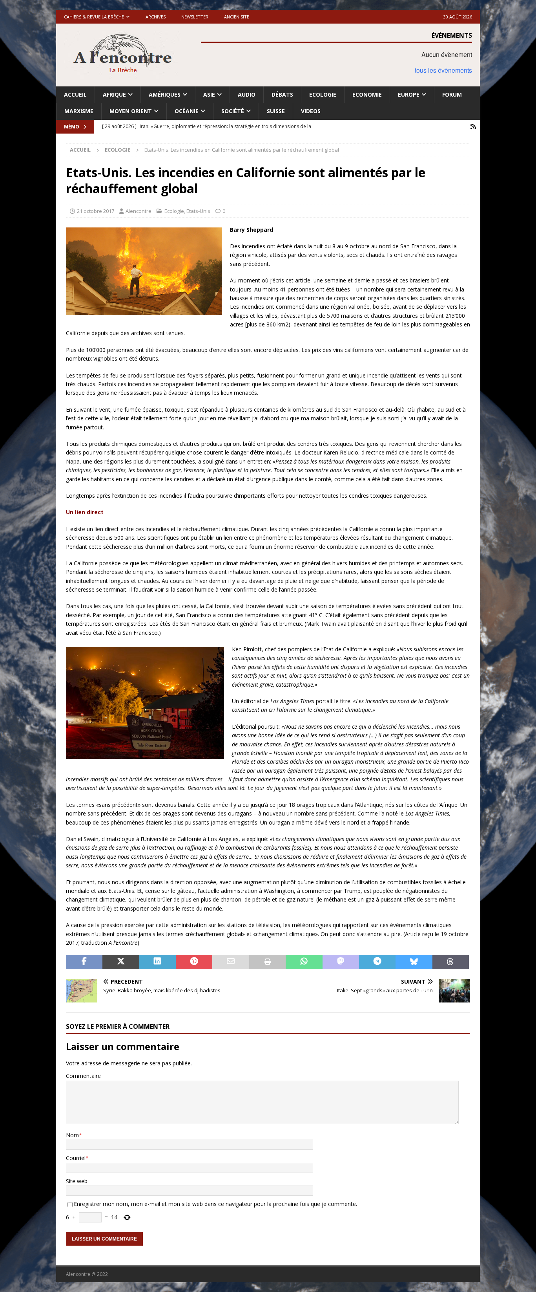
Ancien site (236, 17)
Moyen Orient (130, 111)
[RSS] (473, 127)
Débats (282, 94)
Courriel (76, 1158)
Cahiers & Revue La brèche (94, 17)
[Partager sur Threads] (450, 962)
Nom (72, 1135)
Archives (156, 17)
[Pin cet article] (194, 962)
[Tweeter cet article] (120, 962)
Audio (246, 94)
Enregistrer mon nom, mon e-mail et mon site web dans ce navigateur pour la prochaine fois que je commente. (215, 1204)
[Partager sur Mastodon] (341, 962)
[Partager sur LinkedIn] (157, 962)
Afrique (114, 94)
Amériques (164, 94)
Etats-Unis (198, 210)
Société (232, 111)
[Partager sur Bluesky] (414, 962)
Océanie (187, 111)
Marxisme (78, 111)
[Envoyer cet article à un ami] (230, 962)
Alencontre (138, 210)
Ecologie (322, 94)
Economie (367, 94)
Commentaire (83, 1075)
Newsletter (194, 17)
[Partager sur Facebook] (84, 962)
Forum (452, 94)
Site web (77, 1181)
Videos (311, 111)
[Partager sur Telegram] (377, 962)
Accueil (75, 94)
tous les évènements (443, 70)
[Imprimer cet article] (267, 962)
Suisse (276, 111)
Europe (408, 94)
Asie (209, 94)
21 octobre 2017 (95, 210)
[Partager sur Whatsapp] (304, 962)
